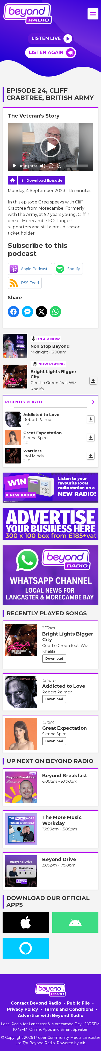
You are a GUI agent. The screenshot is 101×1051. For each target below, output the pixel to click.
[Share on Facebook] (13, 311)
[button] (50, 147)
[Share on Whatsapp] (55, 311)
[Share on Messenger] (27, 311)
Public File (78, 1003)
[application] (50, 147)
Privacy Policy (22, 1009)
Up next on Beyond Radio (49, 761)
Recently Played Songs (46, 613)
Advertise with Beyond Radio (50, 1015)
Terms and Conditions (68, 1009)
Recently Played (23, 402)
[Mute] (42, 165)
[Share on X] (41, 311)
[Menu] (93, 13)
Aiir (82, 1043)
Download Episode (44, 180)
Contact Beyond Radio (36, 1003)
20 (51, 166)
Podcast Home (12, 180)
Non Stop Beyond (50, 346)
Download (54, 658)
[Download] (93, 381)
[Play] (14, 165)
